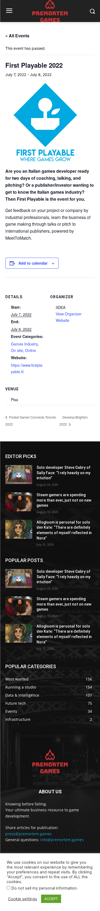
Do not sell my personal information (44, 888)
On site (17, 350)
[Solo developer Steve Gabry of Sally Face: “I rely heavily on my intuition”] (18, 474)
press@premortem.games (28, 833)
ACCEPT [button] (51, 898)
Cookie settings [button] (22, 898)
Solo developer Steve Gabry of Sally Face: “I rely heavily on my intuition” (63, 472)
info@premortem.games (62, 839)
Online (30, 350)
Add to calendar (32, 263)
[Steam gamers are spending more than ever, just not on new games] (18, 501)
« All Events (17, 36)
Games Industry (24, 344)
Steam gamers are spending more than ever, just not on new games (64, 500)
